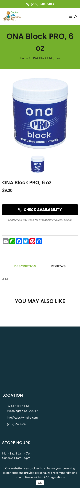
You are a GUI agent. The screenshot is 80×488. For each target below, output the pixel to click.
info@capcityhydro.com (22, 418)
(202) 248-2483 (18, 424)
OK (40, 483)
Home (24, 58)
